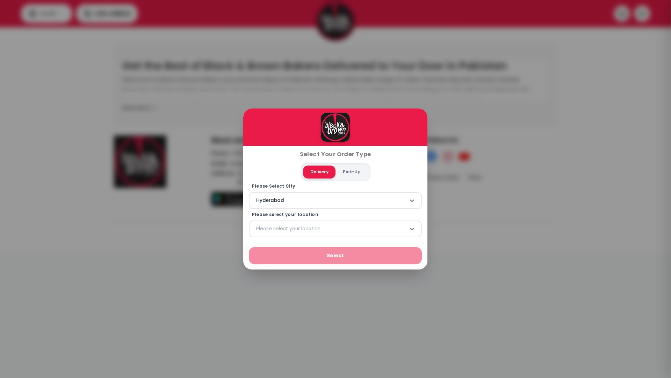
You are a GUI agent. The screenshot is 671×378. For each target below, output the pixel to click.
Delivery (319, 172)
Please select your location (285, 214)
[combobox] (257, 200)
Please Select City (273, 186)
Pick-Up (352, 172)
